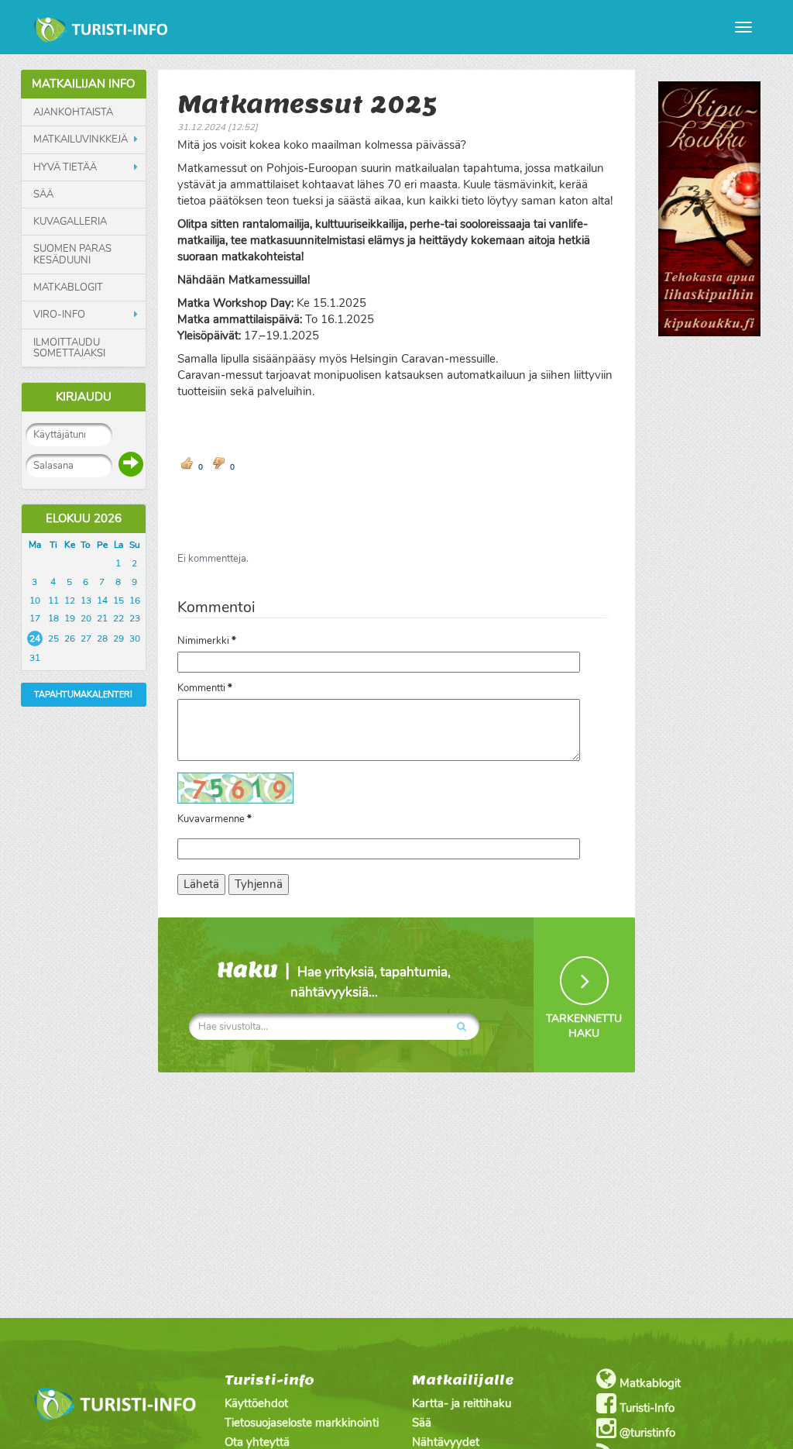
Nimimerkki (206, 641)
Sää (43, 194)
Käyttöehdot (256, 1403)
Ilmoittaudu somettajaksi (69, 348)
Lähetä (201, 884)
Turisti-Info (645, 1408)
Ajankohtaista (73, 112)
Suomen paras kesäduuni (72, 254)
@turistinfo (645, 1432)
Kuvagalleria (70, 221)
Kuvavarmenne (214, 819)
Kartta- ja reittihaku (461, 1403)
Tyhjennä (259, 884)
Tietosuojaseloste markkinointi (302, 1422)
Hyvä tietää (65, 167)
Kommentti (204, 688)
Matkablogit (68, 287)
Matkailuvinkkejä (80, 139)
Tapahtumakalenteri (83, 694)
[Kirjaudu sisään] (130, 464)
